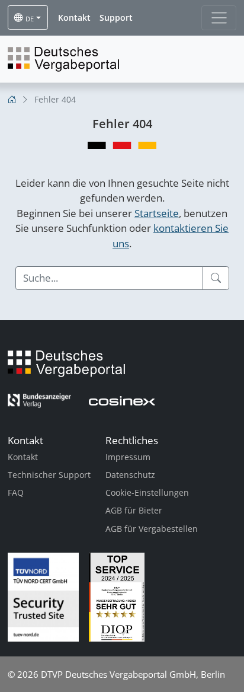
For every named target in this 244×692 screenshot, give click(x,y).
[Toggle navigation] (218, 17)
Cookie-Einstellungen (147, 492)
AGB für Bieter (133, 510)
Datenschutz (130, 474)
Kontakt (23, 457)
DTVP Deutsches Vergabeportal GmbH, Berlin (133, 674)
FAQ (16, 492)
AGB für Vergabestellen (151, 528)
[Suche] (216, 278)
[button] (74, 18)
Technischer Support (49, 474)
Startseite (156, 213)
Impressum (127, 457)
